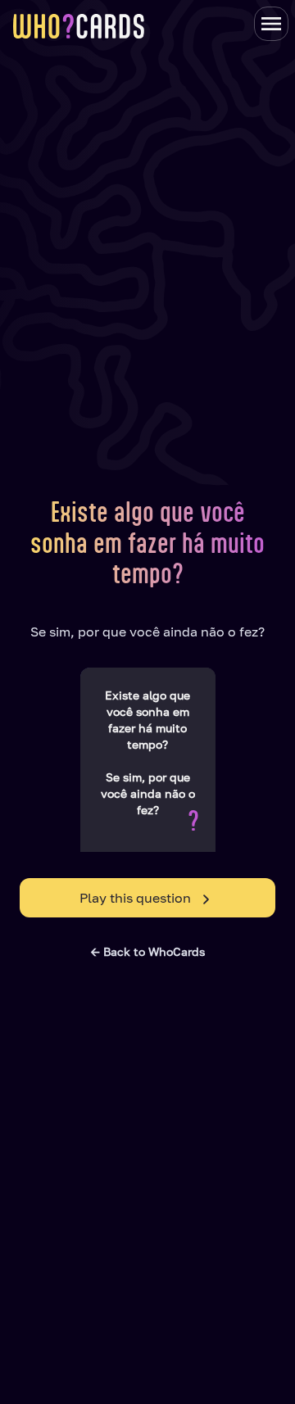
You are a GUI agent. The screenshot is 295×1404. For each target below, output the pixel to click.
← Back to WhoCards (148, 951)
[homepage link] (78, 26)
